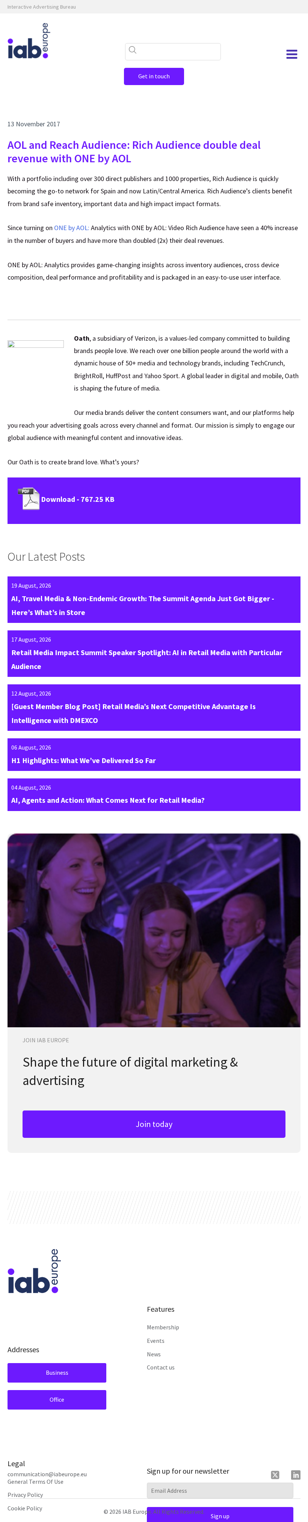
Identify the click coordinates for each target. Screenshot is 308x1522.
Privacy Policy (25, 1494)
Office (57, 1399)
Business (57, 1372)
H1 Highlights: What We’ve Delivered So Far (83, 760)
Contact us (161, 1367)
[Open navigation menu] (291, 54)
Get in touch (154, 76)
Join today (154, 1124)
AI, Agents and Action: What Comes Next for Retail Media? (108, 800)
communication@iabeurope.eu (47, 1474)
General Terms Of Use (35, 1481)
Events (156, 1340)
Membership (163, 1327)
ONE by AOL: (71, 227)
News (154, 1354)
